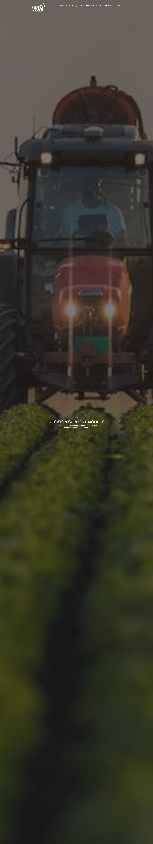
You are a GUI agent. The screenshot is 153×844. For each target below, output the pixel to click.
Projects (99, 6)
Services (69, 6)
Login (118, 6)
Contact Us (109, 6)
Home (55, 6)
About (62, 6)
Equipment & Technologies (84, 6)
